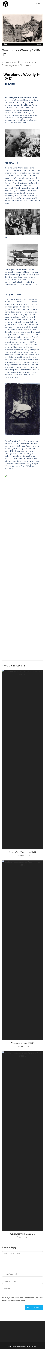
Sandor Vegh (10, 62)
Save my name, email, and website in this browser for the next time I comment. (22, 1299)
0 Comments (28, 65)
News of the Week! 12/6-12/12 (22, 852)
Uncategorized (11, 65)
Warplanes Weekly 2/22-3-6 (22, 1234)
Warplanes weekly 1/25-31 (22, 1043)
